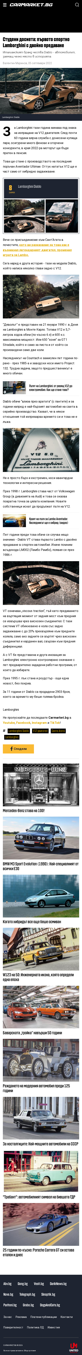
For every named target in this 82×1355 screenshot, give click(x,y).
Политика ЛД (35, 1327)
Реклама (21, 1316)
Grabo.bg (28, 1305)
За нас (7, 1316)
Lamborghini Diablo (29, 186)
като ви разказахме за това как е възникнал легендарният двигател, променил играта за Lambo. (37, 250)
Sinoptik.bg (48, 1294)
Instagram (39, 723)
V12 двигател (40, 731)
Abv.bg (7, 1283)
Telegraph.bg (27, 1294)
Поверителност (13, 1327)
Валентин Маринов (15, 63)
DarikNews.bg (58, 1283)
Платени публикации (44, 1316)
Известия (54, 1327)
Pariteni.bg (10, 1305)
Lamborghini (11, 737)
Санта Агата (58, 731)
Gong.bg (23, 1283)
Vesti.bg (39, 1283)
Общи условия (30, 1350)
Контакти (67, 1316)
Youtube (9, 723)
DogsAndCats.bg (50, 1305)
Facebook (23, 723)
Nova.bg (8, 1294)
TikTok (55, 723)
